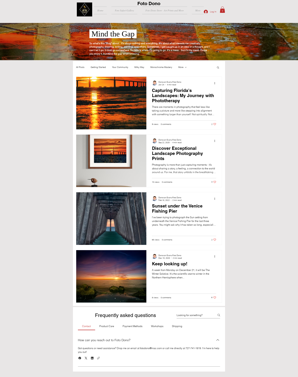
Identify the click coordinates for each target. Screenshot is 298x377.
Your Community (120, 67)
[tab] (86, 326)
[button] (222, 10)
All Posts (80, 67)
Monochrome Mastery (161, 67)
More (180, 67)
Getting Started (98, 67)
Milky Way (139, 67)
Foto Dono (148, 3)
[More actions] (216, 83)
